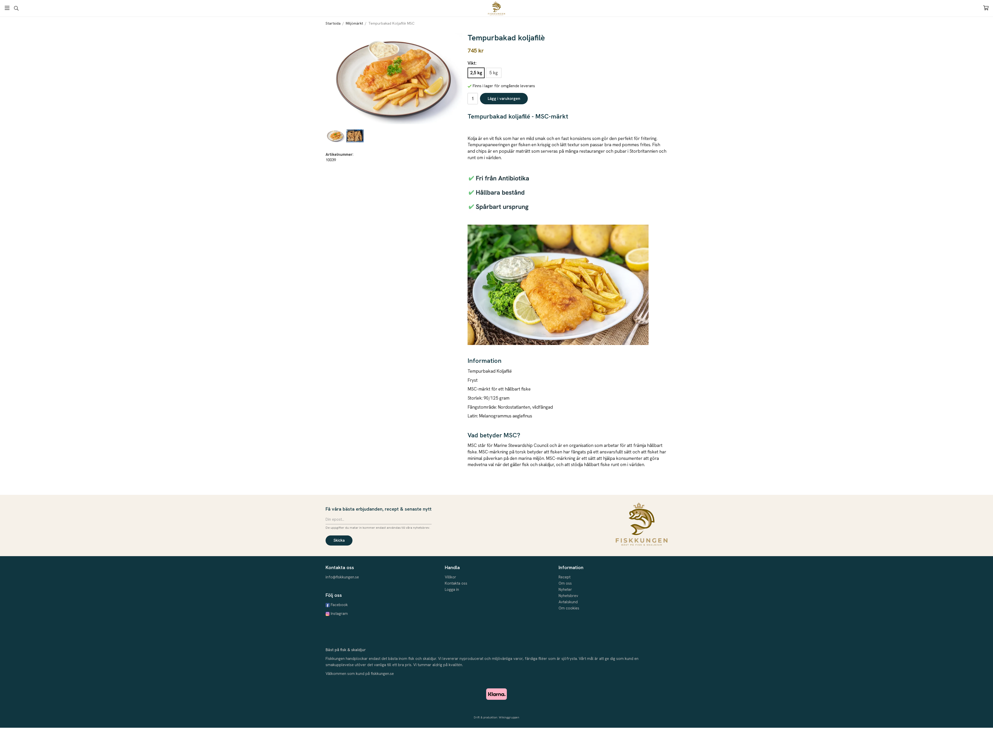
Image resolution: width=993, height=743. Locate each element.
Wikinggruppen (509, 717)
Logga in (452, 589)
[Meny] (7, 8)
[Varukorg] (985, 8)
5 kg (493, 73)
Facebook (339, 604)
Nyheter (565, 589)
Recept (564, 577)
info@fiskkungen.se (342, 577)
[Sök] (16, 8)
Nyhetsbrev (568, 595)
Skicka (339, 540)
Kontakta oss (456, 583)
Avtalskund (568, 602)
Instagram (339, 613)
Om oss (565, 583)
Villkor (450, 577)
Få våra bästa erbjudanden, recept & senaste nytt (379, 509)
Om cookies (569, 608)
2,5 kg (476, 73)
